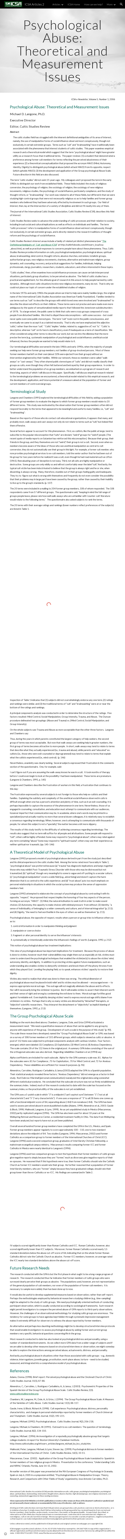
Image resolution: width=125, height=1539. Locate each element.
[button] (121, 4)
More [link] (110, 4)
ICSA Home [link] (74, 4)
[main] (62, 50)
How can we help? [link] (93, 4)
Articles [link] (56, 4)
